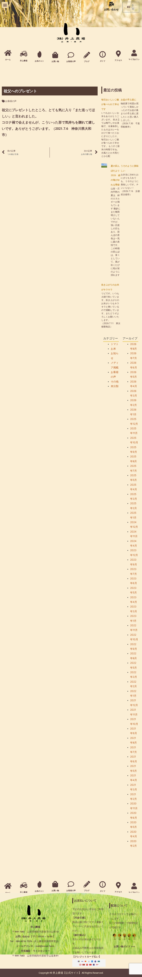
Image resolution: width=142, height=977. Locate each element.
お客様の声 (71, 61)
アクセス (118, 60)
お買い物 (55, 61)
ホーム (8, 60)
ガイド (102, 61)
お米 (113, 348)
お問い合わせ (111, 9)
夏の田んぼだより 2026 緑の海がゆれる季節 (115, 175)
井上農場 (23, 61)
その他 (115, 381)
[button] (5, 5)
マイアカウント (134, 59)
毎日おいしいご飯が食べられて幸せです (110, 104)
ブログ (86, 61)
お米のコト (39, 61)
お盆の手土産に (128, 99)
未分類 (115, 386)
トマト (115, 344)
